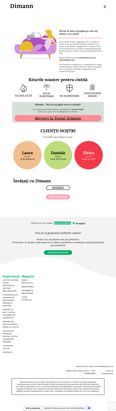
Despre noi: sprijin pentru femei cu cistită (11, 324)
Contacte (7, 352)
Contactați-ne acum (58, 252)
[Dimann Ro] (34, 5)
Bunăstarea (28, 287)
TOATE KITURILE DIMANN (92, 94)
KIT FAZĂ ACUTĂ (23, 95)
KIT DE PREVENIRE (69, 95)
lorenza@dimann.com (104, 366)
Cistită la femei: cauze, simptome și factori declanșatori (11, 285)
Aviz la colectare (33, 408)
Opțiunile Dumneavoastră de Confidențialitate (64, 408)
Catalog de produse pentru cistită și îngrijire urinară (10, 336)
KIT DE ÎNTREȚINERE (46, 95)
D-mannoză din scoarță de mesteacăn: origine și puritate (10, 300)
